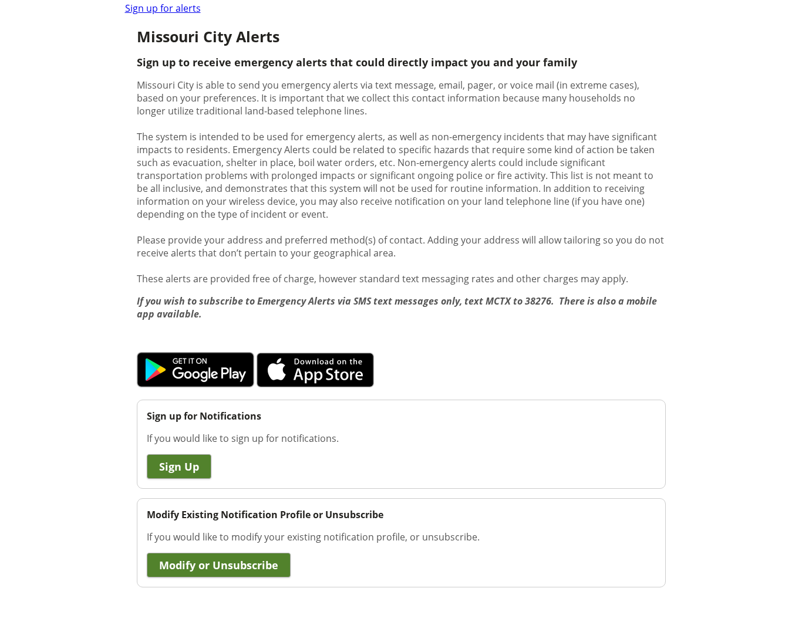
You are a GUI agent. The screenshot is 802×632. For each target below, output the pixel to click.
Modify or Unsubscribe (218, 565)
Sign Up (179, 466)
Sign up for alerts (163, 8)
